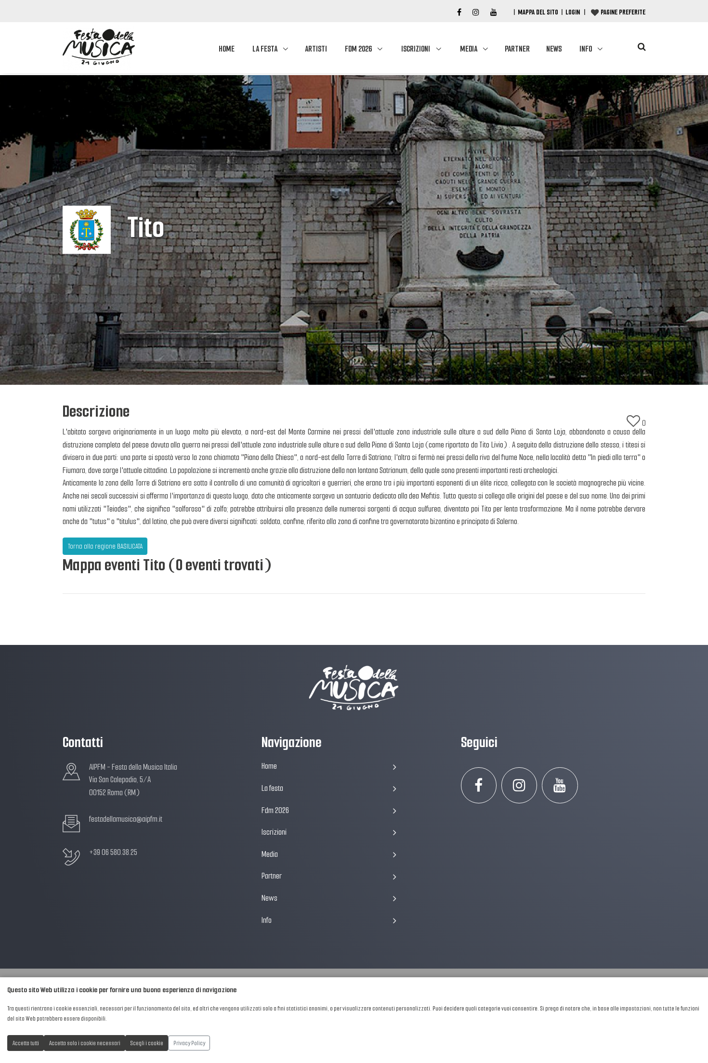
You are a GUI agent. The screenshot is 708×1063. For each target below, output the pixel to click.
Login (572, 12)
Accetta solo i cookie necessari (84, 1043)
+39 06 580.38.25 (113, 852)
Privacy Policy (189, 1043)
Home (227, 49)
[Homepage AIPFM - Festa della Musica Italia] (99, 48)
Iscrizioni (415, 49)
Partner (517, 49)
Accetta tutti (26, 1043)
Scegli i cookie (147, 1043)
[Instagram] (476, 12)
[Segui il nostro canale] (493, 12)
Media (468, 49)
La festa (264, 49)
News (554, 49)
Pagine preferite (623, 12)
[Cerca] (641, 47)
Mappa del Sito (538, 12)
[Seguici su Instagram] (519, 785)
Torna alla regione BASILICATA (105, 546)
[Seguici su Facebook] (459, 12)
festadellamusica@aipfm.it (125, 819)
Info (585, 49)
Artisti (316, 49)
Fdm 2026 (358, 49)
